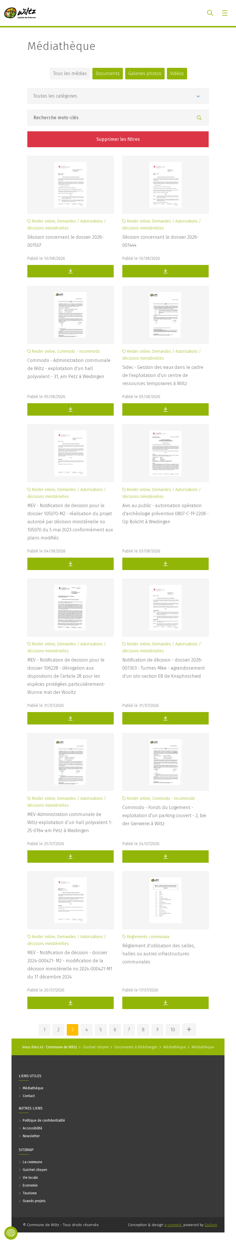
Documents (108, 73)
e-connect (172, 1225)
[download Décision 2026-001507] (70, 271)
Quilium (211, 1225)
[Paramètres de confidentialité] (11, 1233)
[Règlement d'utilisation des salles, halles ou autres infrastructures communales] (165, 900)
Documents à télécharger (136, 1047)
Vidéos (177, 73)
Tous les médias (70, 73)
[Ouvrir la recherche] (210, 13)
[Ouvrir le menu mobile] (225, 13)
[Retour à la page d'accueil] (20, 13)
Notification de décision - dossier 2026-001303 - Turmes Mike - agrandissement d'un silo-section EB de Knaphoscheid (163, 668)
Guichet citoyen (96, 1047)
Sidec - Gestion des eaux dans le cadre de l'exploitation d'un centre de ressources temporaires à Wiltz (162, 375)
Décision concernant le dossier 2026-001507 (65, 241)
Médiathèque (61, 46)
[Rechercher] (199, 118)
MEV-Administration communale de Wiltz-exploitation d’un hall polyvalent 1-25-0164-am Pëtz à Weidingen (70, 822)
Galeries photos (144, 73)
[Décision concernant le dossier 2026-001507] (70, 185)
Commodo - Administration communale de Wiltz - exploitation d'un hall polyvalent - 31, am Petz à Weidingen (69, 368)
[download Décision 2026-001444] (165, 271)
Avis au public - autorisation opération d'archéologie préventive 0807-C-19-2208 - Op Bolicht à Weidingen (165, 513)
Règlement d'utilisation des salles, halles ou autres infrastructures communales (158, 954)
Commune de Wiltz (61, 1047)
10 (172, 1029)
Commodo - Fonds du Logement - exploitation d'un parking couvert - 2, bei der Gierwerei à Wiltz (164, 815)
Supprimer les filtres (118, 139)
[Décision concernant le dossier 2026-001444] (165, 185)
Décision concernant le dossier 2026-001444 (160, 241)
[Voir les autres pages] (189, 1029)
